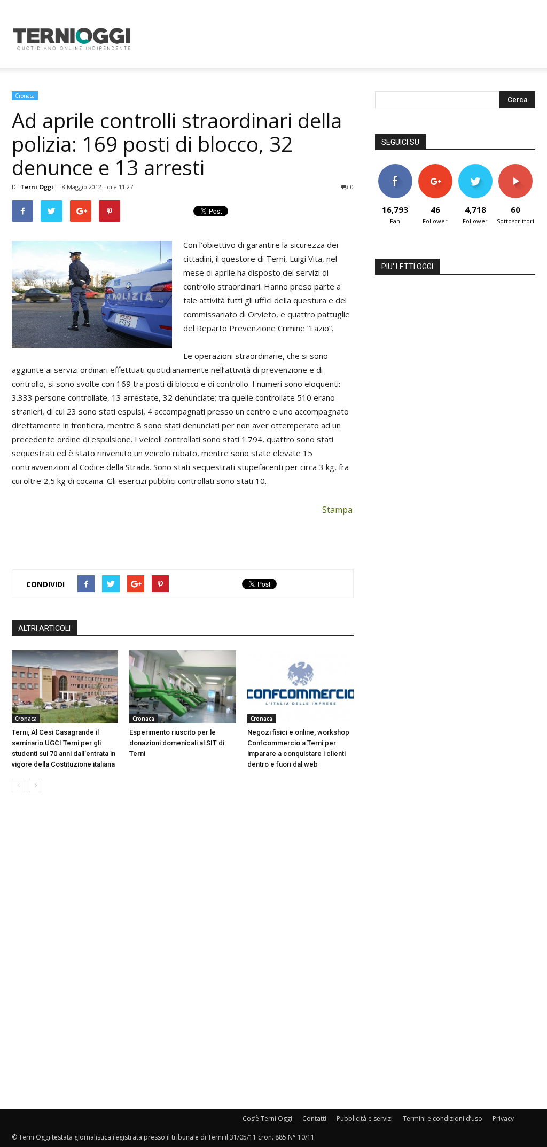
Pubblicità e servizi (365, 1118)
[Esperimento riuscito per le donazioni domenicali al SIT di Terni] (182, 686)
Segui (435, 168)
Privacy (503, 1118)
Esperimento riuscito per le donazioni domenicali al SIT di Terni (176, 743)
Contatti (314, 1118)
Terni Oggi (36, 187)
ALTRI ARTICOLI (44, 628)
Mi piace (395, 168)
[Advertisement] (341, 39)
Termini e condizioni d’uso (442, 1118)
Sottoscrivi (516, 168)
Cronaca (25, 95)
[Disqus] (183, 951)
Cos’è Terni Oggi (267, 1118)
